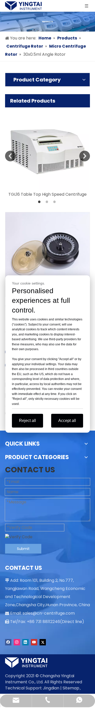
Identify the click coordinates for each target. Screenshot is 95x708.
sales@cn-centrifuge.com (49, 613)
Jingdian (51, 688)
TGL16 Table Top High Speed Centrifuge (47, 194)
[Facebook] (8, 642)
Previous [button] (10, 156)
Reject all (27, 420)
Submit (23, 548)
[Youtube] (34, 642)
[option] (47, 152)
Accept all (67, 420)
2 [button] (47, 201)
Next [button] (84, 156)
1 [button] (40, 201)
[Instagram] (17, 642)
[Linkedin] (25, 642)
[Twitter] (43, 642)
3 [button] (55, 201)
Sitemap (71, 688)
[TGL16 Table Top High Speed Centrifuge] (47, 148)
